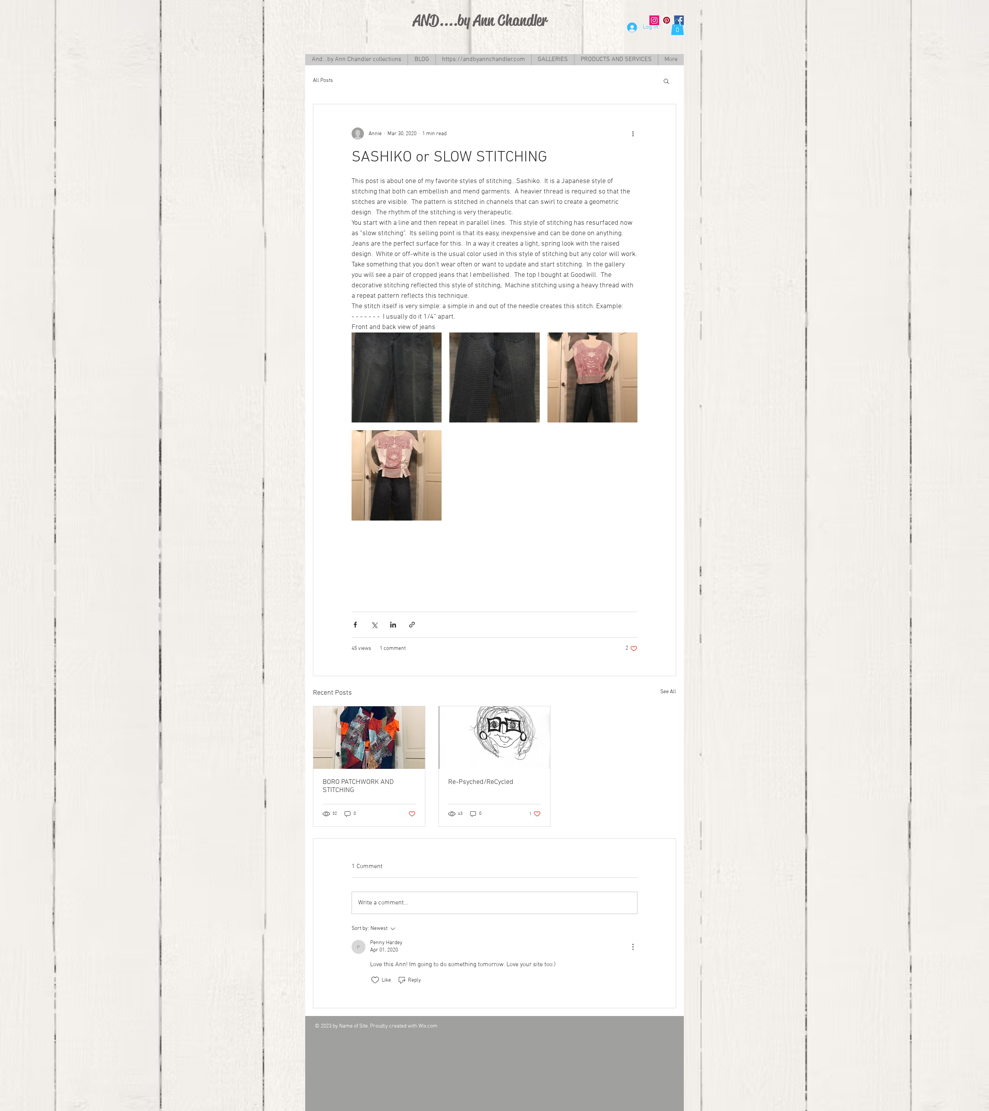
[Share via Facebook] (355, 624)
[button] (677, 27)
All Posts (323, 80)
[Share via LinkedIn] (393, 624)
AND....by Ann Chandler (480, 20)
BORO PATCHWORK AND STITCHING (358, 786)
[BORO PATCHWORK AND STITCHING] (369, 737)
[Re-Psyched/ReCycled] (495, 737)
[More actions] (632, 133)
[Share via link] (412, 624)
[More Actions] (632, 947)
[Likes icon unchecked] (375, 980)
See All (668, 692)
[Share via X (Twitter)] (374, 624)
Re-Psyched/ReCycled (480, 782)
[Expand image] (397, 377)
